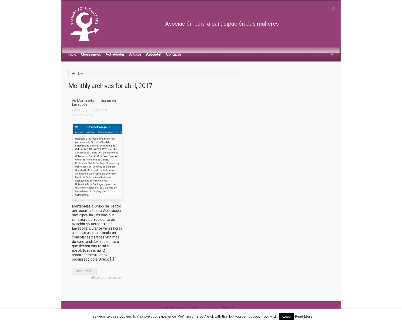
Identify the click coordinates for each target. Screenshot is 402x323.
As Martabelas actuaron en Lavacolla (94, 103)
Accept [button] (286, 316)
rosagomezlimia (82, 114)
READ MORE (84, 271)
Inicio (79, 73)
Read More (303, 316)
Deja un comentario (108, 277)
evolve (170, 307)
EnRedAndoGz (227, 307)
